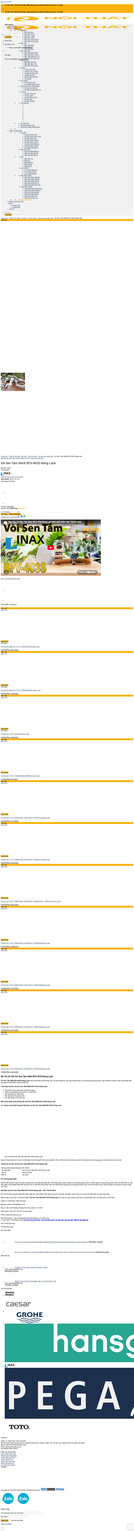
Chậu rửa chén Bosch (31, 194)
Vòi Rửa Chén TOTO (31, 142)
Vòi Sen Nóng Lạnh (30, 97)
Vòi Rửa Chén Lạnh (30, 134)
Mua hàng (4, 514)
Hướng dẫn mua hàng (8, 1458)
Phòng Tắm (16, 205)
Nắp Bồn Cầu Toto (30, 64)
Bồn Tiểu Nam (25, 51)
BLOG (10, 203)
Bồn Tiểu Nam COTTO (32, 56)
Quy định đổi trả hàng (8, 1465)
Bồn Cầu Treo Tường (31, 41)
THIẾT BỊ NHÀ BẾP (15, 131)
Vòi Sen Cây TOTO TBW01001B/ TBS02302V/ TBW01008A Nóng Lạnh (25, 1027)
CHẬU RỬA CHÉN (26, 187)
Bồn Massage (29, 49)
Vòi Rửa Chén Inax (30, 138)
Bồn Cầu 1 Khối (29, 36)
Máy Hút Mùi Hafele (31, 153)
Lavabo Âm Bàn (29, 75)
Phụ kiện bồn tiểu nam (31, 58)
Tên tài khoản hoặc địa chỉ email (12, 1513)
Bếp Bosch (28, 166)
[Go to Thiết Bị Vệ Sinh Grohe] (30, 1323)
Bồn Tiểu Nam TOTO (31, 54)
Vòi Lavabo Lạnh (30, 82)
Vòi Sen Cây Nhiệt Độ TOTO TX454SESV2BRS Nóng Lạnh (21, 690)
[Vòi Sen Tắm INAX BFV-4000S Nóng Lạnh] (10, 503)
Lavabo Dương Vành (31, 73)
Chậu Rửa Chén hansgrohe (33, 188)
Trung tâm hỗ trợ (6, 1459)
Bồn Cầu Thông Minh (31, 40)
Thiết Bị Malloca (26, 200)
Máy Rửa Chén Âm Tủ (31, 183)
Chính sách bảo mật (7, 1463)
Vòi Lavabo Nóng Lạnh (32, 84)
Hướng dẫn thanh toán (8, 1454)
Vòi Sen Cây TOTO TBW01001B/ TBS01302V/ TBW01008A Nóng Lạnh (25, 985)
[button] (9, 25)
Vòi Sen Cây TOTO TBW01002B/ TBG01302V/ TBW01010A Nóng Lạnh (25, 818)
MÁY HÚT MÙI (25, 149)
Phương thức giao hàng (9, 1456)
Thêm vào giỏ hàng (14, 514)
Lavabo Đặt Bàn (29, 69)
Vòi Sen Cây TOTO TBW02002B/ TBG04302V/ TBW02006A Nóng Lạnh (25, 943)
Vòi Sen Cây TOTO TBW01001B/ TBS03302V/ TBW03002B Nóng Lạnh (25, 1069)
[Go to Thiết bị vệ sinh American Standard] (10, 1295)
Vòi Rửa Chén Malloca (31, 144)
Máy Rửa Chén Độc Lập (32, 185)
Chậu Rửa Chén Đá (30, 196)
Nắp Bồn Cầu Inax (30, 62)
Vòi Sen (23, 92)
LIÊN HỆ (11, 209)
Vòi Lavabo (24, 81)
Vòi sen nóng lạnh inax (32, 1220)
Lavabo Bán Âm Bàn (31, 77)
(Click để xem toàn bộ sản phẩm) (12, 477)
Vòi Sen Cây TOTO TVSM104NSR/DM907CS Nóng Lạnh (20, 776)
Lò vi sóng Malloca (30, 170)
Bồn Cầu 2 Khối (29, 38)
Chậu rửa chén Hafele (31, 192)
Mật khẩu (4, 1517)
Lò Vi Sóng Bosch (30, 174)
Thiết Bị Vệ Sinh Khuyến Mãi (30, 127)
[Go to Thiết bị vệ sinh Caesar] (18, 1311)
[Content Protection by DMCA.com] (48, 1490)
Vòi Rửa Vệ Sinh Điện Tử (32, 90)
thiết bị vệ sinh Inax (81, 1220)
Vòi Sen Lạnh (28, 95)
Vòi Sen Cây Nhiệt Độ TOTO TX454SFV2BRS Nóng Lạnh (20, 647)
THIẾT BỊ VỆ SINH (15, 28)
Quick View (4, 641)
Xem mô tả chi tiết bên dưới (10, 579)
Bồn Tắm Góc (29, 47)
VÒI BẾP (23, 133)
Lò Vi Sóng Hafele (30, 172)
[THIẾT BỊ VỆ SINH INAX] (6, 475)
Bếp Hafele (28, 164)
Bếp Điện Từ (28, 159)
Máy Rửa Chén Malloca (32, 177)
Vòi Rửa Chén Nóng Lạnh (32, 136)
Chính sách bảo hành (8, 1461)
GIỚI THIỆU (13, 27)
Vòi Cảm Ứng (24, 123)
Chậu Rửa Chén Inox (31, 198)
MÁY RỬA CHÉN (25, 175)
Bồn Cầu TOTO (29, 34)
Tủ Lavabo (27, 79)
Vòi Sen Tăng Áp (30, 94)
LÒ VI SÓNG (24, 168)
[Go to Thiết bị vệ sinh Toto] (19, 1434)
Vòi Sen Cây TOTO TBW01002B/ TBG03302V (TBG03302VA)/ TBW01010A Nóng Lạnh (31, 901)
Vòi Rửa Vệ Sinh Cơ (30, 88)
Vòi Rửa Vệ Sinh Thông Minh (30, 86)
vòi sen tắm (69, 1220)
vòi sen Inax (59, 1220)
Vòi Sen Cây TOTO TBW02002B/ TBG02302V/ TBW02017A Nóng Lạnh (25, 859)
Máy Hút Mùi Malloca (31, 151)
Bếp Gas (27, 161)
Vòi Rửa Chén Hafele (31, 146)
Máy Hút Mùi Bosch (31, 155)
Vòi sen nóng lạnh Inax (36, 458)
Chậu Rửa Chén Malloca (32, 190)
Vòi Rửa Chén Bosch (31, 148)
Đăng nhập (5, 1520)
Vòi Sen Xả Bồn (29, 101)
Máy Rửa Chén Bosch (31, 181)
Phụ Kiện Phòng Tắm (27, 125)
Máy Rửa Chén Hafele (31, 179)
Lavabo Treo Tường (31, 71)
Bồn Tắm (23, 43)
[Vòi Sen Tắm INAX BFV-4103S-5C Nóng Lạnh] (10, 493)
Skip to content (6, 2)
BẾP (21, 157)
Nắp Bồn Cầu (24, 60)
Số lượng (6, 512)
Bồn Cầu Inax (28, 32)
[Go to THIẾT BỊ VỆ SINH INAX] (10, 1367)
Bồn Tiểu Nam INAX (31, 53)
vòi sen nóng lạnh (47, 1220)
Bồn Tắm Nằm (29, 45)
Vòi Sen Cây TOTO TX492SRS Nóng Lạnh (15, 734)
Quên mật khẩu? (6, 1524)
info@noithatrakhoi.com (13, 1447)
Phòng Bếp (16, 207)
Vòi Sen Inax (10, 458)
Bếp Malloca (28, 162)
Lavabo (22, 67)
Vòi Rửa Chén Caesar (31, 140)
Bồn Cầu (23, 30)
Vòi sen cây (28, 99)
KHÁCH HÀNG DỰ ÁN (16, 202)
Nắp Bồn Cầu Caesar (31, 66)
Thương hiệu (24, 103)
